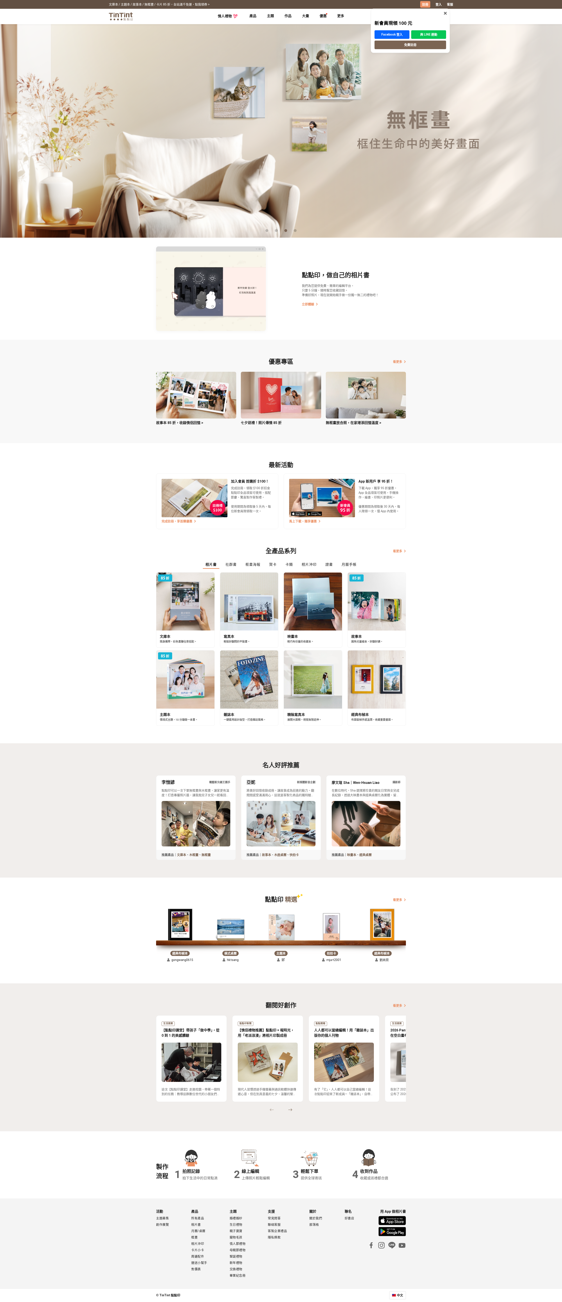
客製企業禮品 (277, 1231)
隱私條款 (274, 1237)
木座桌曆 (280, 855)
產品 (252, 16)
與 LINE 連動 (428, 34)
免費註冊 (410, 45)
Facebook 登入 (392, 34)
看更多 (397, 361)
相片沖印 (197, 1243)
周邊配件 (197, 1256)
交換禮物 (236, 1269)
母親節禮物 (238, 1250)
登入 (439, 4)
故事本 (266, 855)
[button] (180, 925)
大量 (305, 16)
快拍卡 (294, 855)
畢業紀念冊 (238, 1275)
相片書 (196, 1224)
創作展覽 (162, 1224)
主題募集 (162, 1218)
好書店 (349, 1218)
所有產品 (197, 1218)
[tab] (253, 16)
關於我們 (315, 1218)
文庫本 (181, 855)
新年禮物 (236, 1262)
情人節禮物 (238, 1243)
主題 (270, 16)
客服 (450, 4)
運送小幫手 (199, 1262)
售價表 (196, 1269)
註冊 (425, 4)
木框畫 (193, 855)
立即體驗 (308, 304)
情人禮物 (225, 16)
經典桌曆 (365, 855)
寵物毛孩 (236, 1237)
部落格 (314, 1224)
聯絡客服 (274, 1224)
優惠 (323, 16)
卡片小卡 (197, 1250)
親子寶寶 (236, 1231)
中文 (400, 1295)
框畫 (194, 1237)
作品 (288, 16)
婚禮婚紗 (236, 1218)
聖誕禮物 (236, 1256)
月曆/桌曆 (198, 1231)
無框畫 (206, 855)
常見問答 (274, 1218)
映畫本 (351, 855)
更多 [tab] (340, 16)
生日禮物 (236, 1224)
